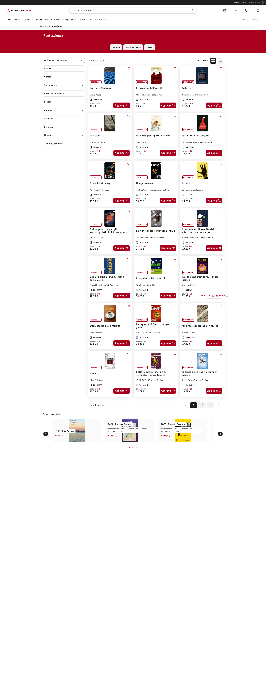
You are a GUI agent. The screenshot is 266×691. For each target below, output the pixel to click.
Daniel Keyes (95, 95)
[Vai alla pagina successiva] (219, 404)
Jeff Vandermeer (189, 142)
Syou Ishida (141, 142)
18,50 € (139, 246)
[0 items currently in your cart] (257, 10)
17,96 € (94, 344)
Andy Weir (94, 190)
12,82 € (140, 344)
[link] (224, 10)
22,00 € (93, 294)
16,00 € (93, 199)
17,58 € (140, 249)
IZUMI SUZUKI (142, 380)
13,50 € (139, 341)
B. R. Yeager (141, 332)
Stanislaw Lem (188, 95)
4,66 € (139, 106)
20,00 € (185, 151)
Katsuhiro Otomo (189, 237)
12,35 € (94, 153)
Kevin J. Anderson (110, 285)
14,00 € (185, 104)
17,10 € (94, 249)
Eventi (245, 19)
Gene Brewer (141, 237)
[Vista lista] (220, 61)
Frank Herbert (96, 285)
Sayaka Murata (142, 285)
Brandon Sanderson (155, 237)
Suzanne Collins (162, 190)
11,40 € (94, 106)
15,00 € (139, 294)
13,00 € (93, 151)
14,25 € (140, 296)
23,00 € (185, 294)
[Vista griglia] (213, 61)
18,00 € (93, 246)
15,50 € (139, 389)
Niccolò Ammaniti (97, 380)
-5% (98, 104)
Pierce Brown (188, 380)
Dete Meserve (96, 332)
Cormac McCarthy (97, 142)
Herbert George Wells (145, 190)
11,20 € (186, 106)
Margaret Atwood (143, 95)
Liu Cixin (152, 285)
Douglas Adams (97, 237)
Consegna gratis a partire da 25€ (133, 2)
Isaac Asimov (157, 95)
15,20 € (94, 201)
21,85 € (186, 296)
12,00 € (93, 104)
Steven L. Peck (188, 332)
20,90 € (94, 296)
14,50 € (139, 199)
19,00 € (186, 153)
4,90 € (138, 104)
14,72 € (140, 391)
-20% (191, 104)
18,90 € (93, 341)
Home (43, 26)
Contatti (255, 19)
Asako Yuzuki (104, 190)
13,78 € (140, 201)
